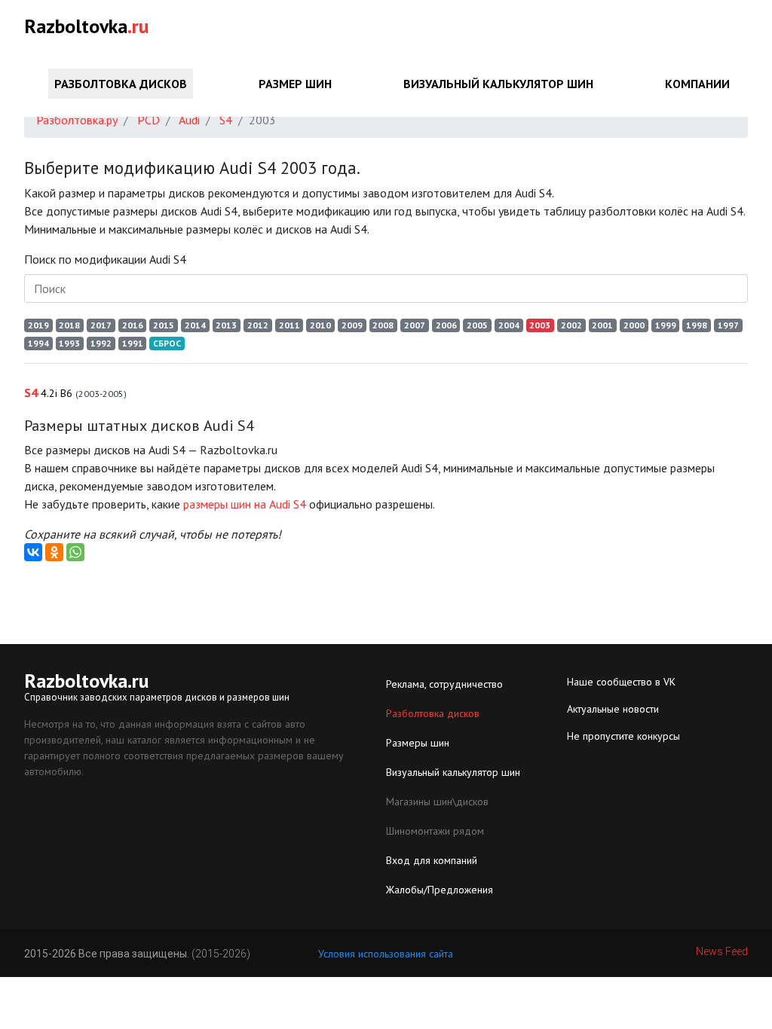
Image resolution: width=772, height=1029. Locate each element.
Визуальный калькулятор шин (498, 83)
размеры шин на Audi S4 (244, 503)
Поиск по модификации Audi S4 (105, 259)
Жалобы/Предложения (439, 889)
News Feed (722, 951)
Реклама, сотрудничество (444, 684)
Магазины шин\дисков (437, 801)
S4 (75, 392)
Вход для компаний (431, 860)
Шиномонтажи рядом (435, 831)
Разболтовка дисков (120, 83)
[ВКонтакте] (33, 552)
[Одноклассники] (54, 552)
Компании (697, 83)
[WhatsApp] (75, 552)
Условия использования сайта (385, 953)
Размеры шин (417, 743)
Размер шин (295, 83)
